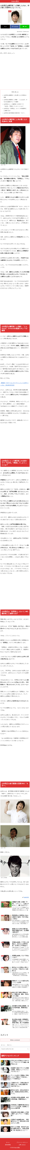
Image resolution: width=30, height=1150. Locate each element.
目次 (13, 92)
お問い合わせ (22, 1144)
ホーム (8, 1142)
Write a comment (15, 1040)
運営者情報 (8, 1144)
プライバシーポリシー (22, 1142)
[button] (28, 1049)
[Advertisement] (15, 72)
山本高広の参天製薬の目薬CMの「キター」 (15, 113)
